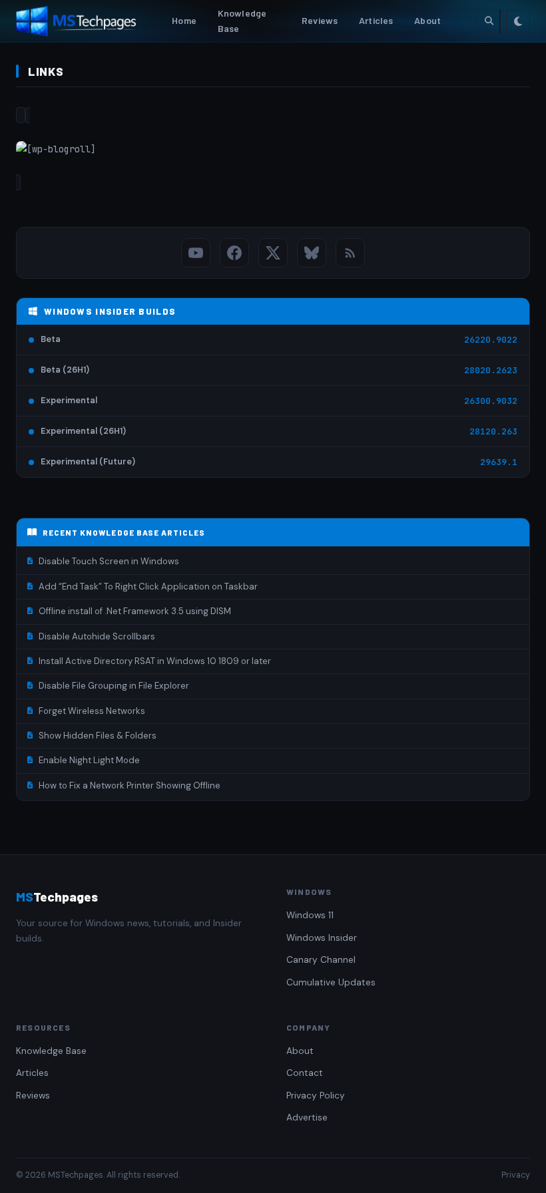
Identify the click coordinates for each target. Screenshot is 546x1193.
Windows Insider (321, 937)
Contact (304, 1073)
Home (184, 20)
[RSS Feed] (350, 252)
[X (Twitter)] (273, 252)
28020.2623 (490, 370)
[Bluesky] (311, 252)
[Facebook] (234, 252)
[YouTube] (195, 252)
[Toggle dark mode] (518, 21)
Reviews (320, 20)
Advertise (307, 1117)
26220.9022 (490, 339)
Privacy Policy (315, 1095)
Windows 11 (310, 915)
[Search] (489, 21)
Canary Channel (321, 959)
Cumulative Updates (331, 982)
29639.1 (498, 462)
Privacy (515, 1175)
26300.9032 (490, 401)
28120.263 (493, 431)
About (427, 20)
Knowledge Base (242, 20)
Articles (376, 20)
